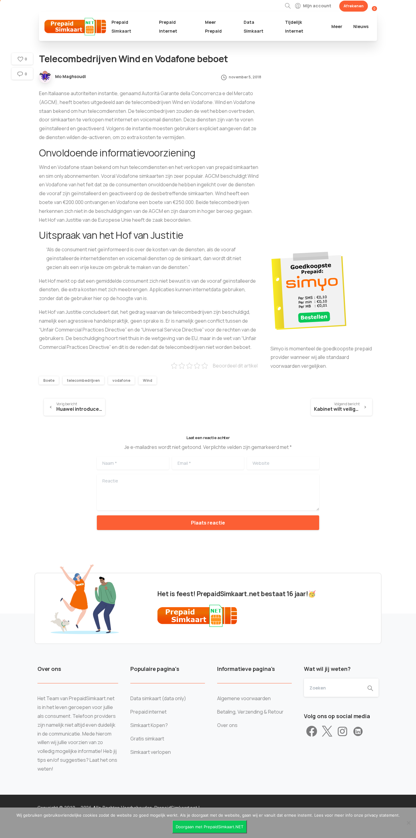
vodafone (121, 380)
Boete (49, 380)
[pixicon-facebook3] (311, 731)
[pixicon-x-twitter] (327, 731)
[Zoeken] (287, 6)
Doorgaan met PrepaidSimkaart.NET (209, 826)
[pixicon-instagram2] (342, 731)
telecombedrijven (83, 380)
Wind (147, 380)
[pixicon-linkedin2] (358, 731)
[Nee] (408, 823)
